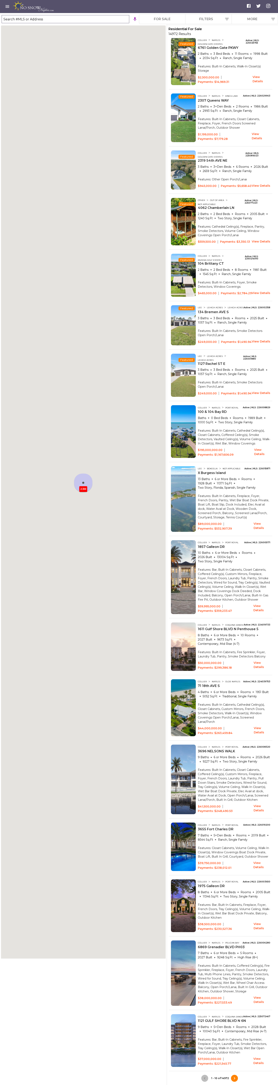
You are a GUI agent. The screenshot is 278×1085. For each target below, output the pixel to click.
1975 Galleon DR (211, 886)
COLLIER (202, 40)
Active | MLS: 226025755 (252, 41)
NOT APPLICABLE (207, 204)
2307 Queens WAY (213, 100)
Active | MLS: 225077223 (251, 201)
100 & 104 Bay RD (212, 412)
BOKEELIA (212, 468)
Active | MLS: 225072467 (256, 1016)
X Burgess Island (212, 473)
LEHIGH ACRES (215, 307)
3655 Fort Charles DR (215, 829)
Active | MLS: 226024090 (251, 257)
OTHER (201, 200)
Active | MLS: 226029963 (256, 96)
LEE (200, 307)
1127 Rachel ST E (211, 364)
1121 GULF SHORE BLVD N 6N (222, 1021)
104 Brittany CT (211, 263)
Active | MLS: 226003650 (256, 882)
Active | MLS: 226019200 (256, 825)
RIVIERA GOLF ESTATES (210, 260)
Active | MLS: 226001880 (250, 357)
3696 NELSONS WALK (216, 751)
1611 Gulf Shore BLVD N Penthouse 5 (228, 629)
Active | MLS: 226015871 (257, 468)
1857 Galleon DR (211, 547)
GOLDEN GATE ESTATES (210, 44)
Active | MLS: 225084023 (252, 154)
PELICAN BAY (232, 942)
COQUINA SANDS (234, 625)
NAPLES (216, 40)
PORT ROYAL (232, 407)
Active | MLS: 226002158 (257, 307)
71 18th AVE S (209, 686)
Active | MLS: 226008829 (256, 407)
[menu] (7, 6)
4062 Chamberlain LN (216, 208)
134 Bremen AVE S (213, 312)
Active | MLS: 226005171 (257, 542)
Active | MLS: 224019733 (257, 625)
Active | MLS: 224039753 (256, 681)
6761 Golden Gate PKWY (218, 48)
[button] (83, 483)
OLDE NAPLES (232, 681)
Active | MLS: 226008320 (256, 747)
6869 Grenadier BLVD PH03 (221, 947)
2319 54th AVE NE (212, 160)
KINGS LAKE (231, 96)
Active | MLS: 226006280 (256, 943)
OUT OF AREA (217, 200)
